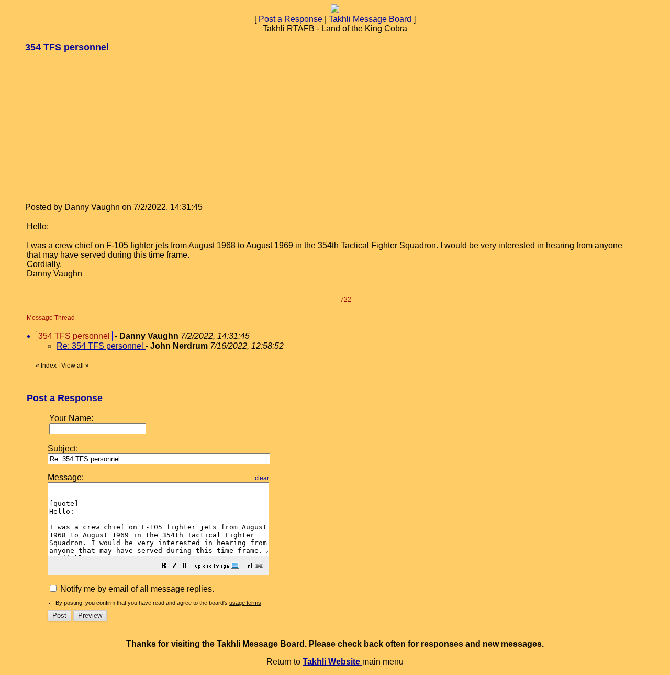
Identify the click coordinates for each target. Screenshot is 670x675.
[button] (164, 566)
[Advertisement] (103, 126)
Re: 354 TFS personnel (101, 345)
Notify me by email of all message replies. (136, 588)
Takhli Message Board (370, 19)
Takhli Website (332, 661)
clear (262, 478)
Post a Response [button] (290, 19)
